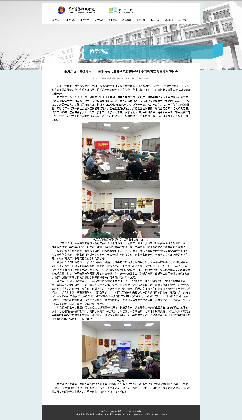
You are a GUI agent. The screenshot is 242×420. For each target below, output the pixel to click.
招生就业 (168, 20)
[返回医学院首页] (128, 7)
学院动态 (84, 20)
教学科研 (126, 20)
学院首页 (56, 20)
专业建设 (112, 20)
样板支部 (182, 20)
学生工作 (154, 20)
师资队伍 (98, 20)
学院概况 (70, 20)
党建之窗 (140, 20)
